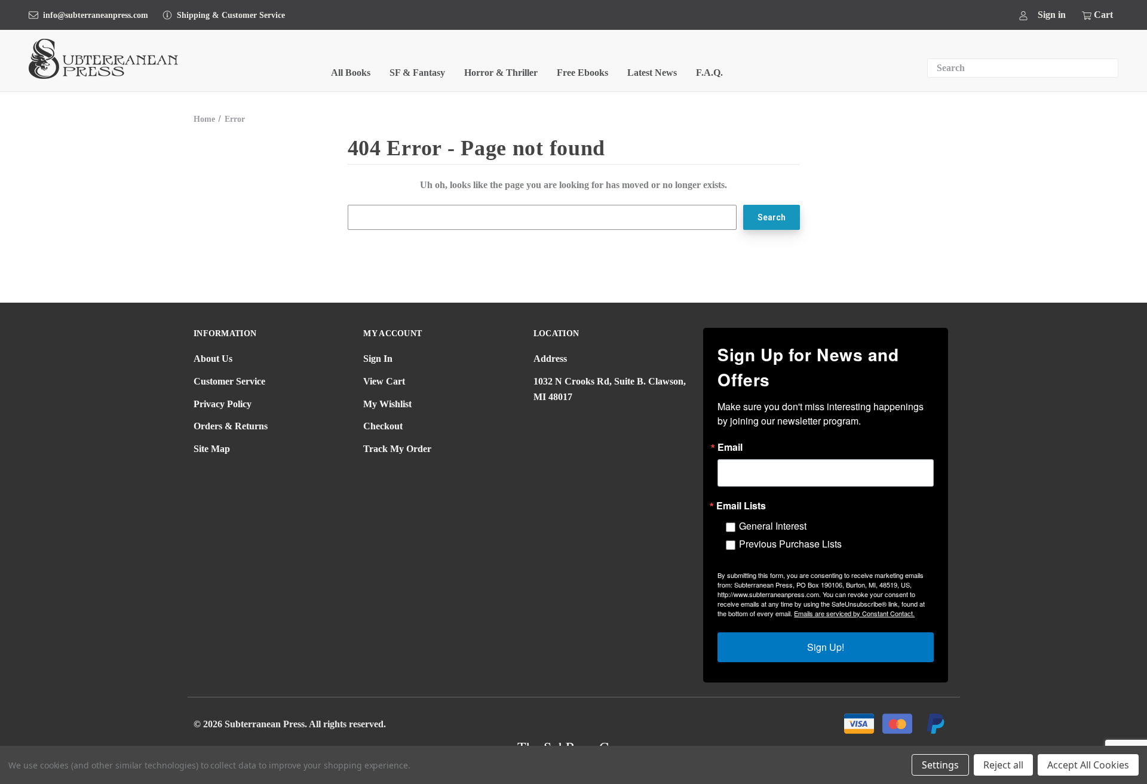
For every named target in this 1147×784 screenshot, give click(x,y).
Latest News (652, 72)
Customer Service (229, 381)
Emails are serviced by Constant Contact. (854, 613)
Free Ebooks (582, 72)
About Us (213, 358)
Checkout (383, 426)
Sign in (1052, 15)
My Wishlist (387, 404)
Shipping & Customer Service (231, 15)
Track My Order (397, 449)
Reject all (1003, 764)
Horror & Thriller (501, 72)
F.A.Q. (709, 72)
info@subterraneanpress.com (95, 15)
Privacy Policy (223, 404)
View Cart (384, 381)
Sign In (377, 358)
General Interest (772, 526)
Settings (940, 764)
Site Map (212, 449)
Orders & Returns (231, 426)
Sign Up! (825, 647)
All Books (350, 72)
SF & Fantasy (417, 72)
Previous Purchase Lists (790, 544)
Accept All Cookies (1088, 764)
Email (730, 447)
